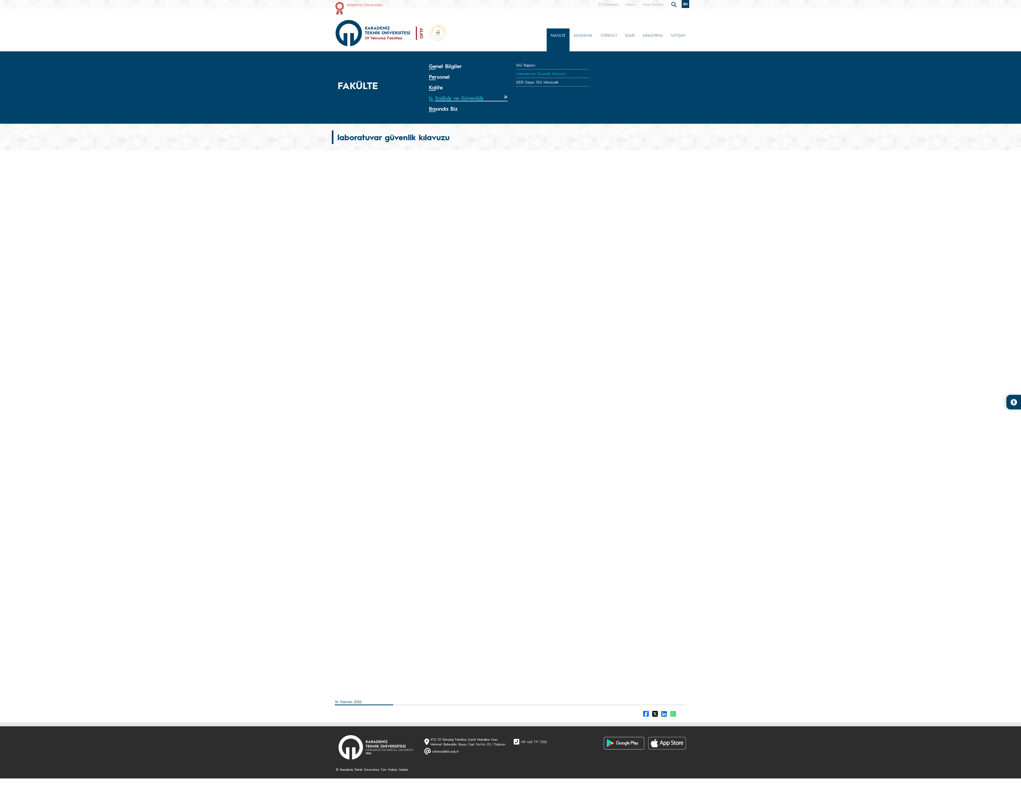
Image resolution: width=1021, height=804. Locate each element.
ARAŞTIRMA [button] (653, 35)
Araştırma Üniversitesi (365, 4)
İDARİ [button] (630, 35)
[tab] (468, 66)
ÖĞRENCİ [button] (609, 35)
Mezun (630, 4)
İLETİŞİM (678, 35)
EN (685, 4)
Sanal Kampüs (653, 4)
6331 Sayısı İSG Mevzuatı (537, 82)
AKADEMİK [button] (583, 35)
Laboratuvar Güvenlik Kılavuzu (541, 73)
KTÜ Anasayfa (608, 4)
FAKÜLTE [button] (558, 35)
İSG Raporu (525, 65)
